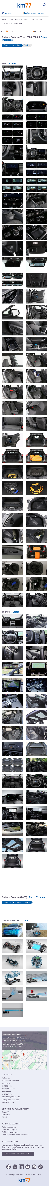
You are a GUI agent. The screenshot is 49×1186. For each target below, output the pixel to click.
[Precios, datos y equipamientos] (12, 31)
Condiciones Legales (9, 1130)
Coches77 (5, 1112)
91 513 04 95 (17, 1046)
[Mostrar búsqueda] (44, 5)
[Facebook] (8, 1166)
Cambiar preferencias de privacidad (15, 1135)
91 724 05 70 (20, 1044)
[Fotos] (7, 31)
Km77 (24, 5)
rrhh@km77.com (8, 1102)
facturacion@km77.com (11, 1097)
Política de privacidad (10, 1132)
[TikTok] (40, 1166)
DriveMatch (6, 1115)
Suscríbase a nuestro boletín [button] (18, 1154)
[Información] (1, 31)
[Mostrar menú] (4, 5)
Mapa (24, 1041)
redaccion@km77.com (10, 1081)
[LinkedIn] (21, 1166)
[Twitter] (15, 1166)
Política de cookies (9, 1127)
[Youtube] (27, 1166)
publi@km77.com (8, 1089)
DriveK (4, 1117)
